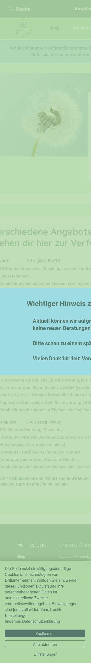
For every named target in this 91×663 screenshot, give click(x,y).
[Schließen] (84, 567)
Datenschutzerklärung (41, 621)
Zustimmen (45, 633)
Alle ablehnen (45, 644)
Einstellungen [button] (46, 654)
